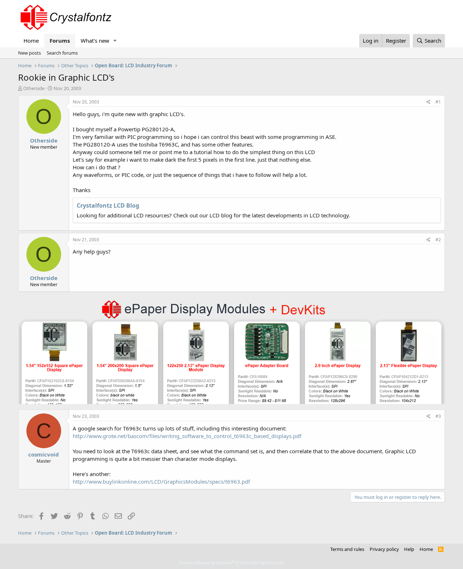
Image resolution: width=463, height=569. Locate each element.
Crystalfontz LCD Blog (108, 205)
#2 (438, 240)
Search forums (62, 53)
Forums (60, 40)
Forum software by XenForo (231, 562)
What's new (95, 40)
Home (31, 40)
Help (409, 549)
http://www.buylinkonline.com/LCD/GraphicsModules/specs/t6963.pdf (161, 481)
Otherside (33, 88)
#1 (438, 102)
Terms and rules (347, 549)
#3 (438, 416)
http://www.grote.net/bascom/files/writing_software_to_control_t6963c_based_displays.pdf (187, 436)
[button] (115, 40)
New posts (29, 53)
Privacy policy (384, 549)
